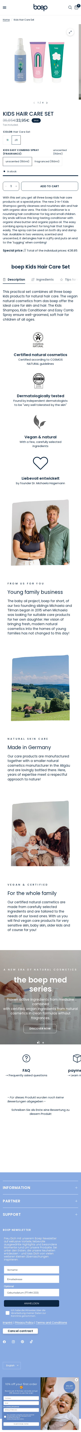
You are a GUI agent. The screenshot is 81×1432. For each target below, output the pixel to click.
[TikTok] (34, 1341)
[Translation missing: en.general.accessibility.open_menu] (4, 7)
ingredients (45, 280)
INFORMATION (16, 1187)
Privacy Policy (24, 1322)
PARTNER (11, 1201)
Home (6, 19)
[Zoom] (70, 32)
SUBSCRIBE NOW (21, 1424)
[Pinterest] (25, 1341)
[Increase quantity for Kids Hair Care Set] (16, 186)
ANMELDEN (31, 1303)
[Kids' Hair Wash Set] (7, 140)
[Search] (70, 7)
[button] (40, 1028)
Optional (9, 1286)
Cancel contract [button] (20, 1331)
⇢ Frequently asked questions (26, 1075)
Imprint (8, 1322)
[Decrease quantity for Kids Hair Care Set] (6, 186)
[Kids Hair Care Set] (16, 140)
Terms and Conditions (51, 1322)
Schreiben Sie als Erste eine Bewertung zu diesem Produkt (40, 1112)
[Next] (47, 103)
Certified (24, 360)
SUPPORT (12, 1214)
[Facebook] (7, 1342)
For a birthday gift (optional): (11, 1406)
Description (16, 280)
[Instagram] (16, 1342)
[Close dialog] (76, 1379)
